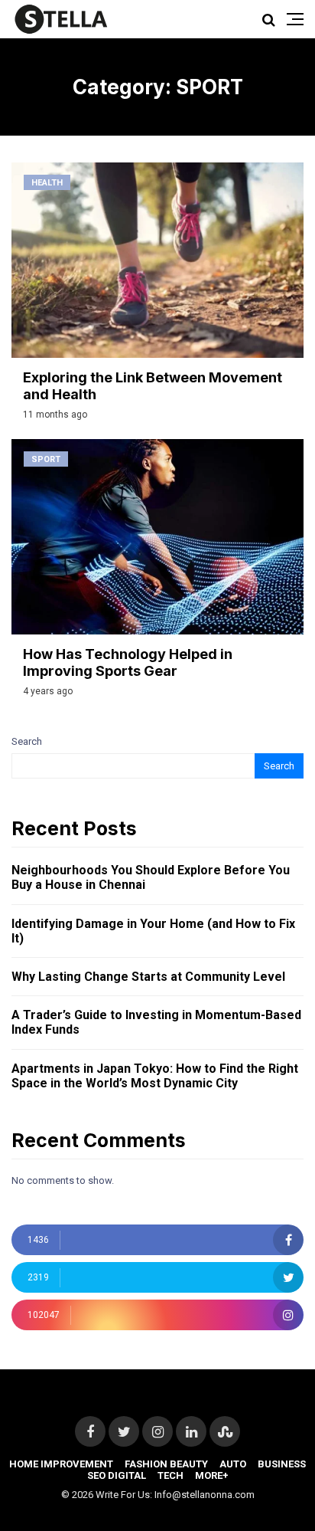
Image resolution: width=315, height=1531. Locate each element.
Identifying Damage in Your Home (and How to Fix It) (153, 931)
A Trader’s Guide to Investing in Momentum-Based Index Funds (156, 1022)
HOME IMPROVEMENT (61, 1464)
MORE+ (212, 1475)
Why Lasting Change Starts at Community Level (148, 976)
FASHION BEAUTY (166, 1464)
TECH (170, 1475)
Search (26, 741)
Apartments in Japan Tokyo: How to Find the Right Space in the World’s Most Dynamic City (154, 1075)
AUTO (232, 1464)
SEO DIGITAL (116, 1475)
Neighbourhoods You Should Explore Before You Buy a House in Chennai (150, 877)
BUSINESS (282, 1464)
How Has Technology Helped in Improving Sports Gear (127, 662)
